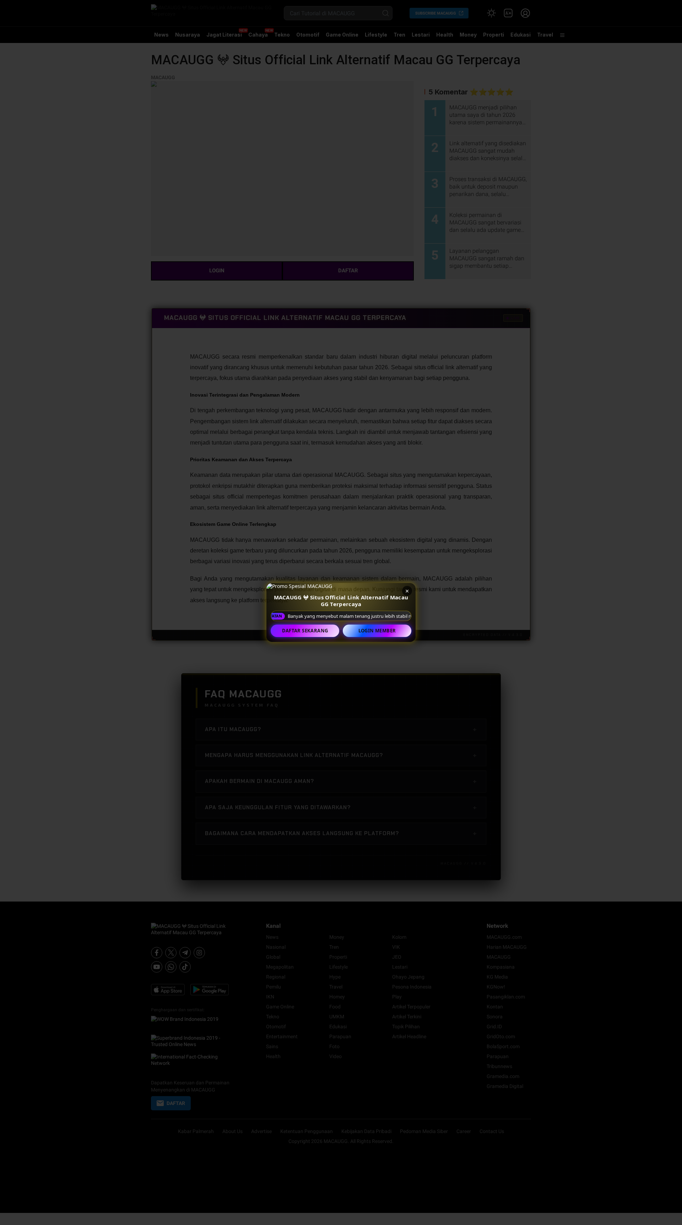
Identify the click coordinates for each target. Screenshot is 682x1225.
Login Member (377, 630)
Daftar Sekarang (305, 630)
